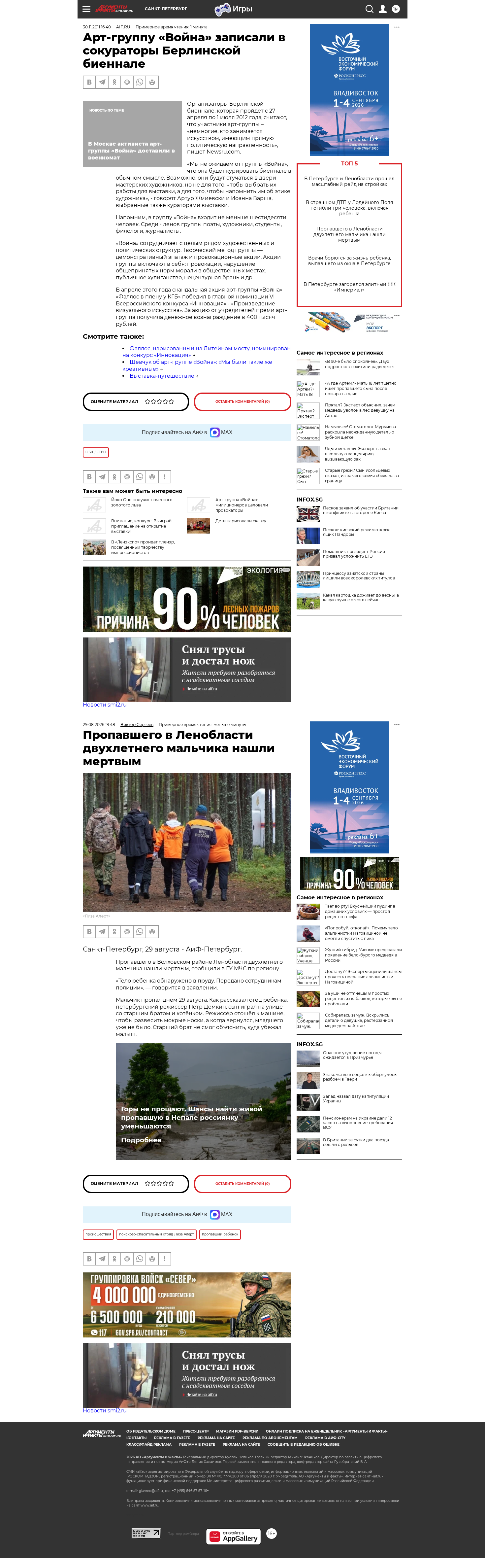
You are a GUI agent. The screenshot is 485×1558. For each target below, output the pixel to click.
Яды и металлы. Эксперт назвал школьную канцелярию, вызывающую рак (357, 454)
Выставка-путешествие (162, 376)
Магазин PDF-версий (237, 1431)
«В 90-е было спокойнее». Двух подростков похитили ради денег (360, 364)
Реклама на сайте (216, 1438)
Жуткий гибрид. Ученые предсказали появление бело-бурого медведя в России (363, 955)
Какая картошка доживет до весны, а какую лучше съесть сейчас (361, 597)
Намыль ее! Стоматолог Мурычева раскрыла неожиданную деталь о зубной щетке (360, 432)
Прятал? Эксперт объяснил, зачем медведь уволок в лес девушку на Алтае (360, 410)
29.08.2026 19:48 (99, 724)
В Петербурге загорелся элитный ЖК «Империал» (350, 287)
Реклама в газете (172, 1438)
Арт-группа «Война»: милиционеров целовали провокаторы (241, 505)
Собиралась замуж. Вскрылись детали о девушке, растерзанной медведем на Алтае (359, 1020)
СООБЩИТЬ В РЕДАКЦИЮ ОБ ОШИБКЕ (304, 1444)
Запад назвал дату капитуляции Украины (356, 1098)
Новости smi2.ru (105, 705)
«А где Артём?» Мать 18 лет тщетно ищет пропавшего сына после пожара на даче (361, 388)
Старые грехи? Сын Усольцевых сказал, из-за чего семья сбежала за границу (362, 475)
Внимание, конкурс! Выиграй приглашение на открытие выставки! (141, 526)
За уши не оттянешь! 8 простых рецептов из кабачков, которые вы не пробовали (363, 998)
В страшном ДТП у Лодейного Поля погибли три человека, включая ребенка (349, 208)
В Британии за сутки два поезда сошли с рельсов (356, 1142)
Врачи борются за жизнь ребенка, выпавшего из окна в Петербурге (349, 260)
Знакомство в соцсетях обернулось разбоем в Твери (360, 1077)
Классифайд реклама (149, 1444)
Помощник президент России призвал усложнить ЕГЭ (354, 554)
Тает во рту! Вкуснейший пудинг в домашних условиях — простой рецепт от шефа (360, 911)
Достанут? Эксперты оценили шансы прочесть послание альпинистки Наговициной (363, 977)
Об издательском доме (151, 1431)
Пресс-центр (196, 1431)
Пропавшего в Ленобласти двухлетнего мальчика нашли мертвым (349, 234)
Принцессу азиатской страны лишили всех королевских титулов (359, 575)
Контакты (136, 1438)
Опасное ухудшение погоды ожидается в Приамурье (352, 1055)
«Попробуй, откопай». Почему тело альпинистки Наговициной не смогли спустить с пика (361, 933)
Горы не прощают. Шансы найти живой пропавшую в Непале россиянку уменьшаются (191, 1117)
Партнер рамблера (183, 1534)
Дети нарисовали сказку (240, 520)
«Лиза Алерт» (96, 916)
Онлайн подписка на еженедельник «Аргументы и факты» (327, 1431)
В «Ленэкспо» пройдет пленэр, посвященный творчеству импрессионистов (143, 547)
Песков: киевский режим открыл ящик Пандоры (357, 532)
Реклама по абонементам (270, 1438)
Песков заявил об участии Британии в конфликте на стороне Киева (361, 510)
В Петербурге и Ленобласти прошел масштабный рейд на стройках (349, 181)
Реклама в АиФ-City (325, 1438)
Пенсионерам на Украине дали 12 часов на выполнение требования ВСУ (358, 1123)
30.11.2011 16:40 (97, 26)
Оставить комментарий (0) (242, 401)
